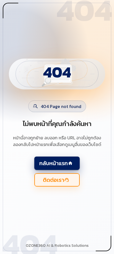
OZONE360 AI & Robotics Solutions (57, 245)
